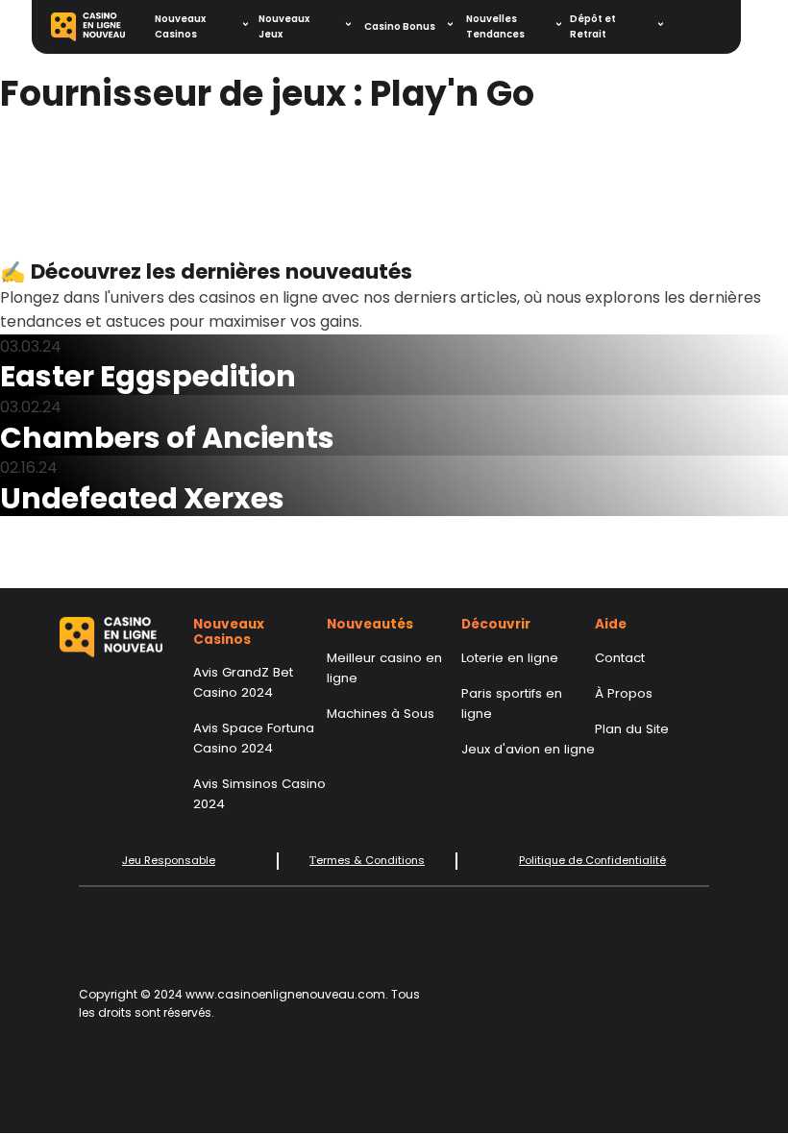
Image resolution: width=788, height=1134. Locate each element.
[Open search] (705, 26)
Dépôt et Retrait (593, 26)
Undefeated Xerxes (142, 498)
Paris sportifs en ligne (511, 703)
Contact (620, 658)
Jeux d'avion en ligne (528, 749)
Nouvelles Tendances (495, 26)
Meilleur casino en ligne (384, 668)
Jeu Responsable (168, 860)
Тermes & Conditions (367, 860)
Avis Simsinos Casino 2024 (259, 794)
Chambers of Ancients (167, 437)
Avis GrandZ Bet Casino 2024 (243, 682)
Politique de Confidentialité (592, 860)
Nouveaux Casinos (180, 26)
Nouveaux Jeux (284, 26)
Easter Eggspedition (148, 376)
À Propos (624, 693)
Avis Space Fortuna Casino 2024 (253, 738)
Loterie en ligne (509, 658)
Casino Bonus (399, 26)
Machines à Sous (380, 713)
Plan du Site (632, 729)
